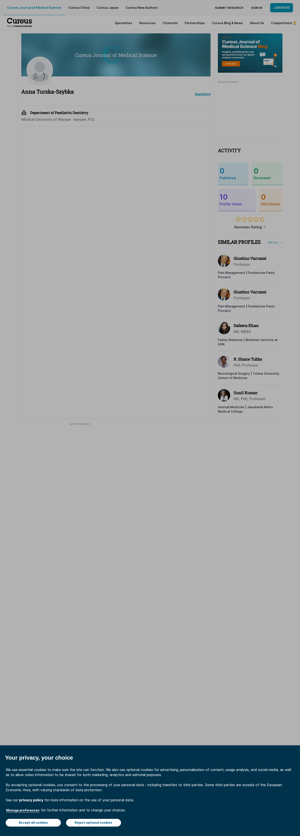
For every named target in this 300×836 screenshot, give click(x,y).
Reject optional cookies (93, 822)
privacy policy (31, 800)
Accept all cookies (33, 822)
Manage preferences (23, 810)
